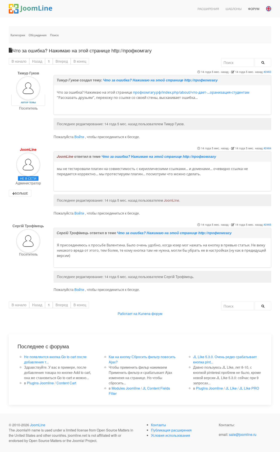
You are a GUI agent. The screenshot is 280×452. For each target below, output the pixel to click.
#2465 (267, 224)
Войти (79, 136)
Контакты (158, 424)
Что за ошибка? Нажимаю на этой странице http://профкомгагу (160, 79)
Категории (17, 35)
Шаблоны (234, 9)
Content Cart (66, 382)
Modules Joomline (126, 388)
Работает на (127, 313)
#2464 (267, 148)
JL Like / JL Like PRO (242, 388)
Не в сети (28, 178)
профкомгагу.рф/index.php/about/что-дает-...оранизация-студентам (191, 92)
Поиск (54, 35)
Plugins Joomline (40, 382)
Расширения (208, 9)
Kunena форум (150, 313)
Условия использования (170, 435)
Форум (253, 9)
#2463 (267, 72)
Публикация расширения (171, 430)
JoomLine (28, 149)
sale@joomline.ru (242, 434)
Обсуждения (38, 35)
